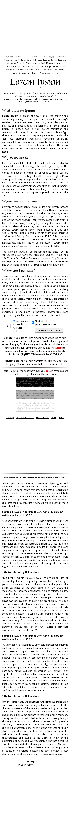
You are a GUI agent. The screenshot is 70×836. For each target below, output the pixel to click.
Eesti (40, 60)
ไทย (29, 73)
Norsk (55, 66)
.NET (61, 417)
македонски (38, 66)
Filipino (46, 60)
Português (10, 69)
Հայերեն (10, 56)
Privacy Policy (25, 764)
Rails (53, 417)
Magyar (49, 63)
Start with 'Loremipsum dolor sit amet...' (47, 323)
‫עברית (37, 63)
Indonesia (58, 63)
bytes (19, 327)
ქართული (11, 63)
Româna (20, 69)
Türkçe (35, 73)
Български (34, 56)
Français (62, 60)
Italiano (8, 66)
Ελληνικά (30, 63)
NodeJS (10, 417)
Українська (44, 73)
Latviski (16, 66)
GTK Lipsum (42, 417)
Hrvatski (60, 56)
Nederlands (23, 60)
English (33, 60)
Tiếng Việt (55, 73)
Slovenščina (59, 69)
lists (18, 331)
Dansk (14, 60)
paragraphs (22, 320)
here (60, 347)
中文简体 (52, 56)
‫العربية (25, 56)
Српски (37, 69)
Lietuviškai (26, 66)
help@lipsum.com (35, 761)
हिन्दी (43, 63)
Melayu (48, 66)
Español (13, 73)
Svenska (22, 73)
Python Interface (25, 417)
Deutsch (21, 63)
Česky (7, 60)
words (19, 324)
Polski (62, 66)
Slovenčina (47, 69)
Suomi (54, 60)
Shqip (18, 56)
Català (44, 56)
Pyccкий (29, 69)
